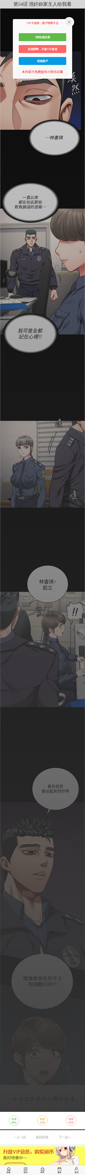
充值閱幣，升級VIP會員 (42, 49)
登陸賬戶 (42, 61)
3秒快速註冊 (42, 37)
